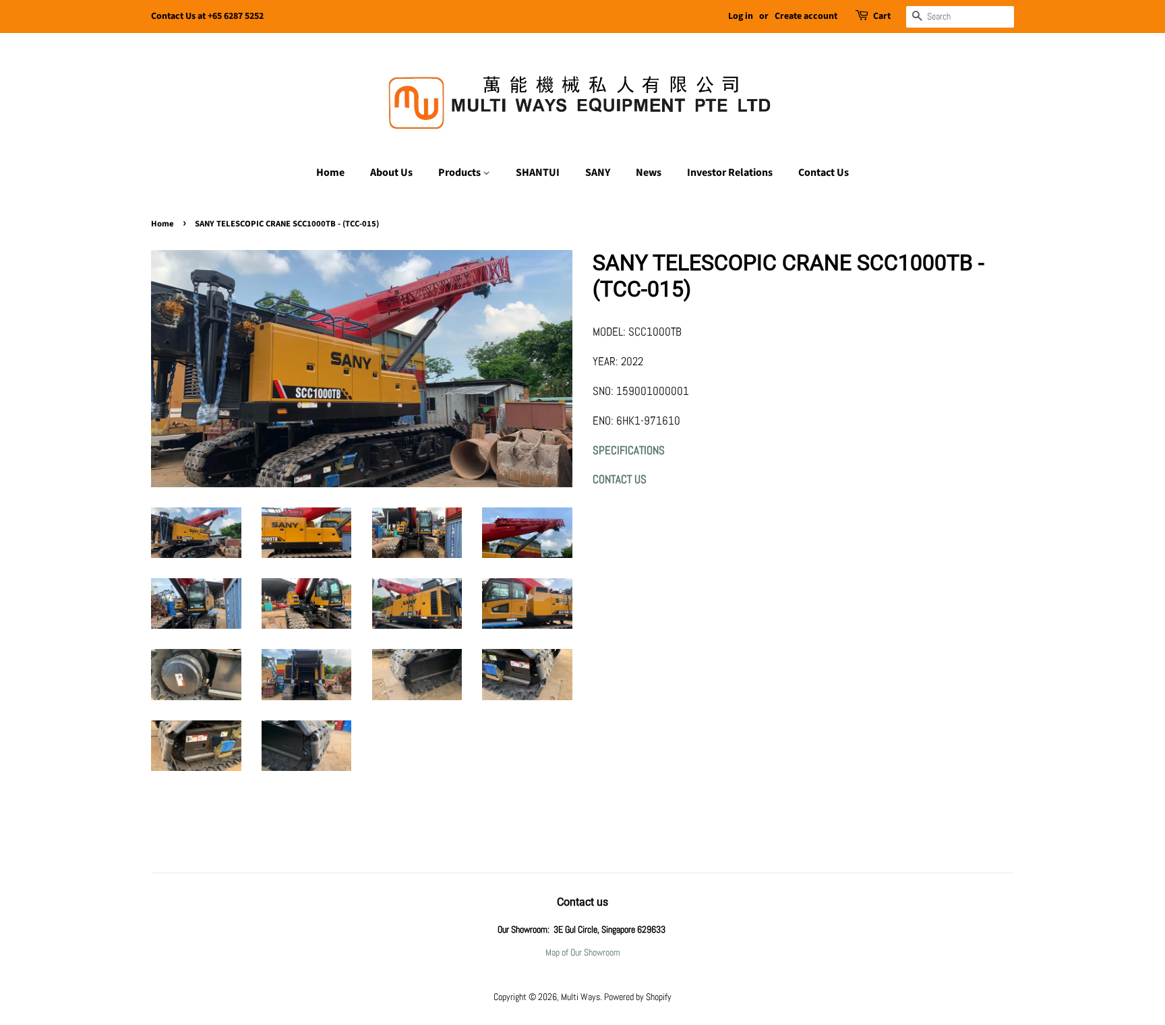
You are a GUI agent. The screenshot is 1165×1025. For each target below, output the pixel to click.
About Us (391, 172)
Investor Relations (730, 172)
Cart (882, 16)
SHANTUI (538, 172)
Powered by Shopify (637, 997)
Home (330, 172)
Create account (806, 16)
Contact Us (823, 172)
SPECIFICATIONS (629, 450)
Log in (740, 16)
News (648, 172)
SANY (597, 172)
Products (460, 172)
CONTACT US (620, 479)
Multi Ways (580, 997)
